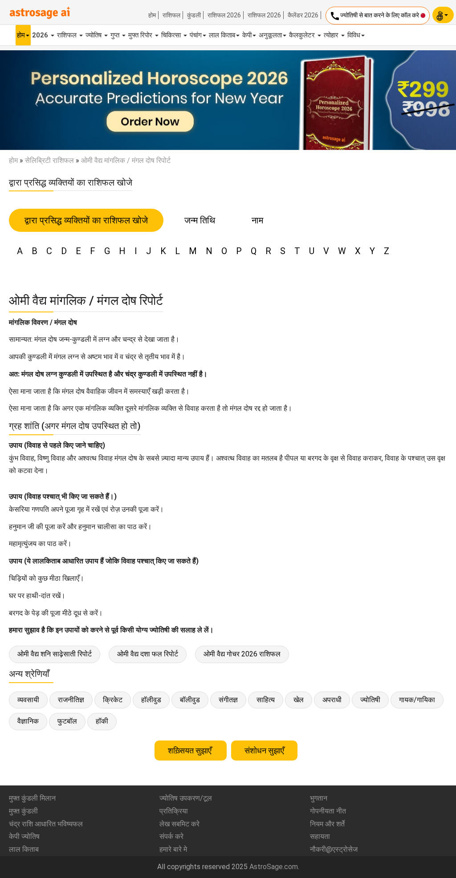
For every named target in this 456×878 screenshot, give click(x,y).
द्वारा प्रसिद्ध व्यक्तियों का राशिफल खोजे (86, 220)
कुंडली (194, 15)
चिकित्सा (172, 35)
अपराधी (332, 700)
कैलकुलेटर (303, 35)
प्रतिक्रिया (173, 811)
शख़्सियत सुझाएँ (190, 750)
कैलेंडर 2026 (303, 15)
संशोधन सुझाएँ (264, 750)
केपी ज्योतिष (24, 836)
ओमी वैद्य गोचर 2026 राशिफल (242, 654)
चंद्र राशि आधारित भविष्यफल (46, 824)
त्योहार (332, 35)
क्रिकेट (112, 700)
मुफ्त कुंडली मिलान (32, 798)
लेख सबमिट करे (179, 824)
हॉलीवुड (151, 700)
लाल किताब (222, 35)
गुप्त (115, 35)
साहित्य (265, 700)
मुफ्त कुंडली (23, 811)
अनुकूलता (270, 35)
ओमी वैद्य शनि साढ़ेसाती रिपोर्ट (54, 654)
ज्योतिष (94, 35)
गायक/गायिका (417, 700)
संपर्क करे (171, 836)
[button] (34, 100)
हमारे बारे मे (173, 849)
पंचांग (196, 35)
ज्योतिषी (370, 700)
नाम (257, 220)
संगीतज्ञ (228, 700)
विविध (353, 35)
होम (152, 15)
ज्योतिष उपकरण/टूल (185, 798)
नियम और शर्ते (327, 824)
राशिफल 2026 (224, 15)
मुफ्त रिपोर (141, 35)
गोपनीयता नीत (328, 811)
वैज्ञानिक (28, 721)
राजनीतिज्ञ (71, 700)
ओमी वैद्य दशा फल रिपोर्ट (147, 654)
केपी (247, 35)
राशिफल (171, 15)
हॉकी (102, 721)
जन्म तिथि (199, 220)
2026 (41, 35)
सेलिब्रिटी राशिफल (49, 160)
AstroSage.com (273, 866)
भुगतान (318, 798)
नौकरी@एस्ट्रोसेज (334, 849)
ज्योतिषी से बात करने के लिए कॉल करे (375, 16)
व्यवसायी (28, 700)
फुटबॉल (67, 721)
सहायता (320, 836)
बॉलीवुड (190, 700)
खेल (298, 700)
